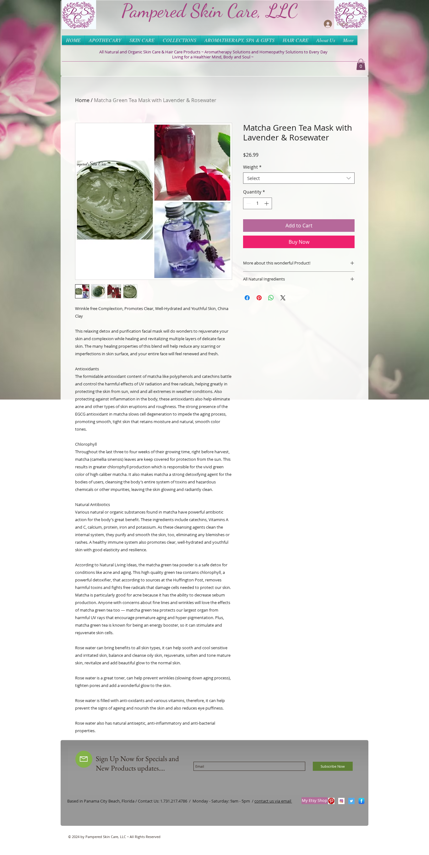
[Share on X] (283, 298)
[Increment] (267, 203)
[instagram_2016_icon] (341, 801)
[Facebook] (361, 801)
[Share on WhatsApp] (271, 298)
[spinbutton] (257, 203)
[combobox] (299, 178)
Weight (252, 167)
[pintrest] (331, 801)
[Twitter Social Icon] (351, 801)
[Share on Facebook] (247, 298)
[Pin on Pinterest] (259, 298)
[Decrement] (248, 203)
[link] (361, 64)
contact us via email (273, 801)
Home (82, 100)
